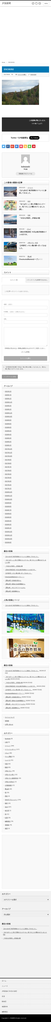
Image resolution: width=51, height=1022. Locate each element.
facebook (39, 3)
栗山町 (30, 256)
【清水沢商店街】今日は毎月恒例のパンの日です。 (32, 233)
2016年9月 (8, 503)
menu (46, 3)
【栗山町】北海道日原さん (13, 580)
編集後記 (7, 821)
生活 (29, 201)
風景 (6, 828)
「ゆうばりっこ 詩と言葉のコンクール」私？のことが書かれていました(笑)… (32, 206)
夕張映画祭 (8, 785)
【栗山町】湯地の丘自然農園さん (15, 584)
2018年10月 (8, 416)
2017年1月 (8, 488)
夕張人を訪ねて (9, 781)
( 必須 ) (8, 304)
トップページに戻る (10, 376)
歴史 (6, 796)
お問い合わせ (9, 724)
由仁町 (7, 810)
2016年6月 (8, 513)
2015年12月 (8, 531)
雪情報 (7, 825)
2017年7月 (8, 467)
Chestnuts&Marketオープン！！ (31, 259)
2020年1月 (8, 398)
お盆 (6, 742)
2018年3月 (8, 438)
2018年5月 (8, 431)
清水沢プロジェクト (11, 799)
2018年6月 (8, 427)
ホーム (4, 981)
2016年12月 (8, 492)
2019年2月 (8, 405)
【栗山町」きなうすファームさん (15, 587)
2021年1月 (8, 391)
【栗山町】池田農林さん (12, 591)
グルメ (29, 229)
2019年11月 (8, 402)
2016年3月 (8, 524)
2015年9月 (8, 542)
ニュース (7, 760)
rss (33, 3)
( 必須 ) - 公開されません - (15, 311)
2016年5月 (8, 517)
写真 (29, 215)
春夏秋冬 (5, 1006)
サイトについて (9, 717)
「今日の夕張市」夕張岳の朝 (29, 218)
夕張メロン (31, 242)
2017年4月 (8, 477)
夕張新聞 (12, 1018)
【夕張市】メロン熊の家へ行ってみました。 (32, 247)
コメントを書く (22, 74)
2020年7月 (8, 395)
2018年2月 (8, 441)
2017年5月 (8, 474)
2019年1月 (8, 409)
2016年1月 (8, 528)
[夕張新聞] (12, 3)
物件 (6, 803)
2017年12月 (8, 449)
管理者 (7, 721)
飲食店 (4, 1001)
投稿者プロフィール (25, 174)
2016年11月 (8, 495)
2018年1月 (8, 445)
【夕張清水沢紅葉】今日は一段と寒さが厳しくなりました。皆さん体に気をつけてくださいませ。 (25, 368)
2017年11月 (8, 452)
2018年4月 (8, 434)
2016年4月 (8, 521)
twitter (36, 3)
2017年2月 (8, 485)
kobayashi (33, 74)
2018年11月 (8, 413)
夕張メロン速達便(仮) (11, 778)
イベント (30, 187)
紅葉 (6, 817)
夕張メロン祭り (9, 774)
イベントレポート (10, 749)
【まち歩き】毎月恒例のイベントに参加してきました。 (32, 191)
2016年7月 (8, 510)
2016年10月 (8, 499)
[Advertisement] (25, 33)
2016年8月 (8, 506)
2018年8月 (8, 423)
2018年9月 (8, 420)
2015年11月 (8, 535)
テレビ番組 (8, 756)
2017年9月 (8, 459)
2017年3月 (8, 481)
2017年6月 (8, 470)
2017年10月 (8, 456)
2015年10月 (8, 539)
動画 (6, 767)
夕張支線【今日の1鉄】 (10, 991)
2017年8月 (8, 463)
